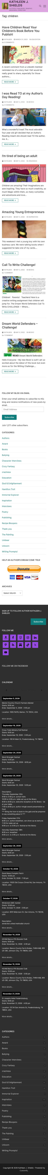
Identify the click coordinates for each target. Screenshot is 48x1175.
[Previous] (6, 690)
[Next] (41, 690)
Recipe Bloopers (9, 523)
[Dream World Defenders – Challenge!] (24, 347)
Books (31, 102)
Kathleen (8, 39)
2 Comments (9, 42)
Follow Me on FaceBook (15, 666)
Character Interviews (11, 461)
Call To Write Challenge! (18, 265)
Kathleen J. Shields (18, 3)
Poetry (5, 512)
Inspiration (33, 217)
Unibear (5, 540)
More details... (7, 719)
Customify (24, 1170)
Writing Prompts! (9, 551)
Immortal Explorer (10, 495)
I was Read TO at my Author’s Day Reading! (22, 95)
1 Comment (8, 273)
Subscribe (9, 417)
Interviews (6, 506)
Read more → (10, 82)
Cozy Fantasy (8, 466)
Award (5, 444)
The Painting (8, 534)
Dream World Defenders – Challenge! (20, 325)
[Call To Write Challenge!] (24, 285)
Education (35, 39)
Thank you (7, 529)
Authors (5, 438)
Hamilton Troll (8, 489)
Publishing (6, 517)
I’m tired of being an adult (19, 156)
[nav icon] (44, 6)
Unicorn (5, 546)
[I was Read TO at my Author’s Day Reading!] (24, 117)
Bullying (5, 455)
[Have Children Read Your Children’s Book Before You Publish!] (24, 54)
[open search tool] (40, 6)
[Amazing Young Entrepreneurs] (24, 229)
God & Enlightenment (12, 483)
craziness (32, 161)
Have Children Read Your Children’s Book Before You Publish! (20, 31)
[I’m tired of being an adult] (24, 173)
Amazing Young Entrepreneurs (23, 212)
